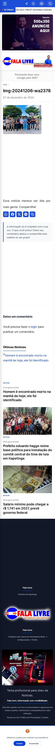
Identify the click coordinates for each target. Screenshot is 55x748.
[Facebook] (12, 214)
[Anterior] (4, 33)
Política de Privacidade (30, 717)
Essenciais (34, 743)
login (34, 326)
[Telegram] (26, 214)
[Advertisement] (27, 166)
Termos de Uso (13, 717)
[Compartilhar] (26, 3)
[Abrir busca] (50, 3)
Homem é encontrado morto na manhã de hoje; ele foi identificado (27, 396)
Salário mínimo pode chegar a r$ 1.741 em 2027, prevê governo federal (25, 508)
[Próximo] (50, 33)
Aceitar (19, 743)
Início (5, 85)
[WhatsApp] (6, 214)
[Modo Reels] (41, 3)
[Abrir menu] (5, 3)
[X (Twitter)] (19, 214)
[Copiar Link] (32, 214)
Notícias (6, 383)
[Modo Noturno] (33, 3)
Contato (45, 717)
